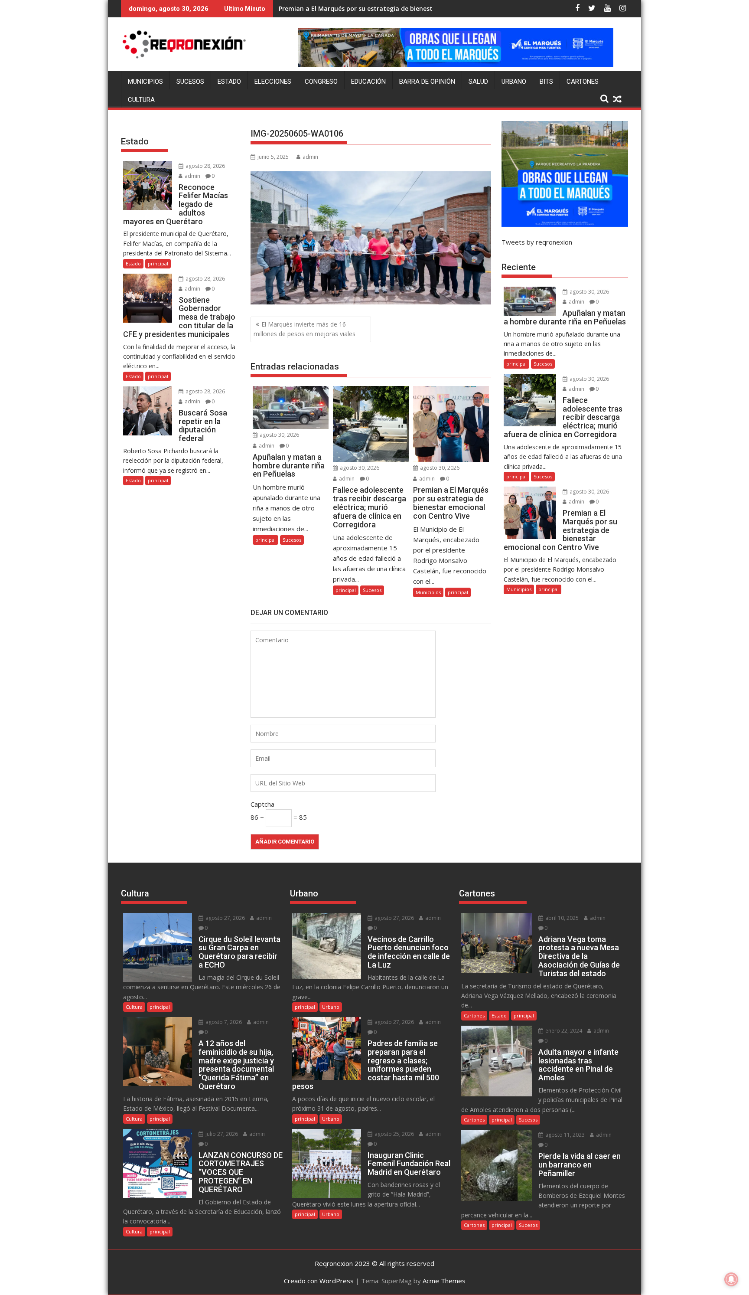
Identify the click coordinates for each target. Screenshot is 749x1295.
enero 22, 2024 (563, 1030)
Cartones (583, 81)
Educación (368, 81)
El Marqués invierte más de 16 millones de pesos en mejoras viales (304, 329)
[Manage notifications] (731, 1279)
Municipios (145, 81)
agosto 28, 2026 (204, 166)
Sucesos (190, 81)
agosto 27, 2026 (224, 918)
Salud (478, 81)
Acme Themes (444, 1280)
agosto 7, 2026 (223, 1022)
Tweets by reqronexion (537, 242)
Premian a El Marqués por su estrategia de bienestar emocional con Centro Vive (400, 8)
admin (310, 156)
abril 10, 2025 (561, 918)
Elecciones (272, 81)
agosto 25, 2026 (393, 1134)
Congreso (321, 81)
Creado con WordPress (319, 1280)
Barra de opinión (427, 81)
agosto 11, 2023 (564, 1134)
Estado (229, 81)
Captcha (262, 804)
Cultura (141, 100)
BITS (546, 81)
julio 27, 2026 (221, 1134)
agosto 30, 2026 (278, 434)
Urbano (514, 81)
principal (265, 539)
